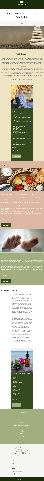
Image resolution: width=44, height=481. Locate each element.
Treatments (14, 461)
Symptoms (14, 463)
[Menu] (22, 23)
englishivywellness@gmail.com (22, 7)
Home (13, 460)
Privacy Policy (14, 464)
